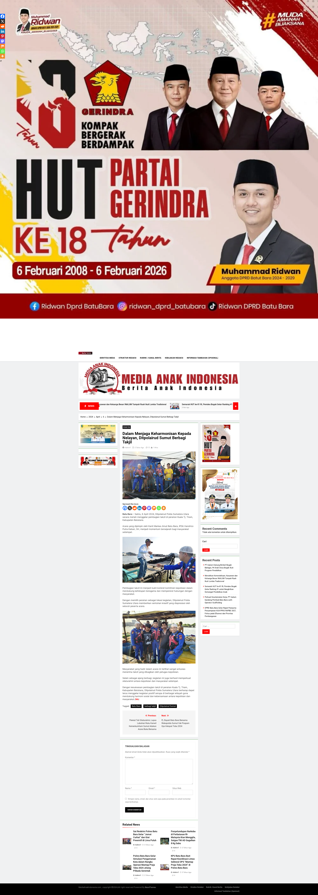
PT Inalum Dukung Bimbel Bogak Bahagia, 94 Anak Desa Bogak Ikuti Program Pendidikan (219, 568)
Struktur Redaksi (127, 358)
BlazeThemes (150, 887)
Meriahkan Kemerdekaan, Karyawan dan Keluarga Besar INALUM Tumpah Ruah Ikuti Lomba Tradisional (221, 578)
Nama (128, 788)
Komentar (130, 757)
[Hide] (1, 61)
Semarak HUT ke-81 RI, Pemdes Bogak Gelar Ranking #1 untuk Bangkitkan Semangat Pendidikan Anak (221, 589)
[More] (163, 508)
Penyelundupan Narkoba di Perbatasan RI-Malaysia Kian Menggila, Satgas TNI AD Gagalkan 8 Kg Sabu (183, 837)
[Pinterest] (144, 508)
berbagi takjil (150, 706)
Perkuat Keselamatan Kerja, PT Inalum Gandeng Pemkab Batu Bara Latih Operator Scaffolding (186, 404)
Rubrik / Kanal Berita (150, 358)
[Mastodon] (149, 508)
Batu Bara (136, 706)
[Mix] (154, 508)
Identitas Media (107, 358)
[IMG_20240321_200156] (159, 381)
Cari (204, 541)
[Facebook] (125, 508)
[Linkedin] (139, 508)
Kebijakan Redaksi (174, 358)
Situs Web (176, 788)
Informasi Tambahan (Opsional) (202, 358)
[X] (130, 508)
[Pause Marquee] (235, 406)
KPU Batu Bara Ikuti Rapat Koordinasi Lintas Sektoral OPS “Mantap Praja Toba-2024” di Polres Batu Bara (183, 862)
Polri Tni (126, 427)
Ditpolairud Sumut (168, 706)
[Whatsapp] (159, 508)
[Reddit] (134, 508)
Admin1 (128, 447)
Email (152, 788)
